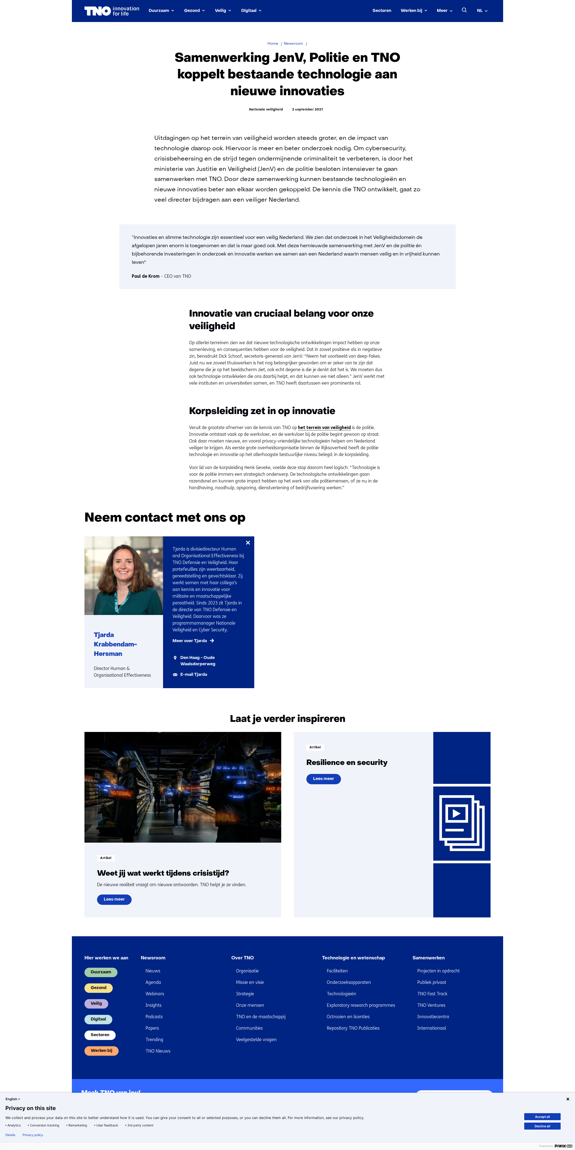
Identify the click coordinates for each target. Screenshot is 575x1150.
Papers (152, 1028)
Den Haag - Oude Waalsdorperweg (197, 661)
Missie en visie (250, 982)
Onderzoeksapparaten (349, 982)
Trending (154, 1039)
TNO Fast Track (432, 993)
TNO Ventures (431, 1005)
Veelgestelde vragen (256, 1039)
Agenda (153, 982)
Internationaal (431, 1028)
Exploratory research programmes (361, 1005)
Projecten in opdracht (438, 971)
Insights (153, 1005)
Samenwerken (429, 958)
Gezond (192, 11)
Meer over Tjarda (189, 641)
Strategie (245, 993)
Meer (442, 11)
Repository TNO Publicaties (353, 1028)
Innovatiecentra (433, 1016)
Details (10, 1135)
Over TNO (242, 958)
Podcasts (154, 1016)
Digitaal (249, 11)
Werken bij (411, 11)
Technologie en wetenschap (353, 958)
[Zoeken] (464, 10)
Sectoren (382, 11)
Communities (249, 1028)
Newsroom (153, 958)
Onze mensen (250, 1005)
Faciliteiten (337, 971)
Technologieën (341, 993)
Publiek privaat (431, 982)
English (11, 1099)
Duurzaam (159, 11)
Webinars (155, 993)
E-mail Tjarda (193, 675)
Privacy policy (32, 1135)
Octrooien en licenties (348, 1016)
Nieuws (153, 971)
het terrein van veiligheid (324, 427)
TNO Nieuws (158, 1051)
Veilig (220, 11)
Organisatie (247, 971)
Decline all (542, 1126)
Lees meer (114, 901)
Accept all (542, 1117)
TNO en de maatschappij (260, 1016)
